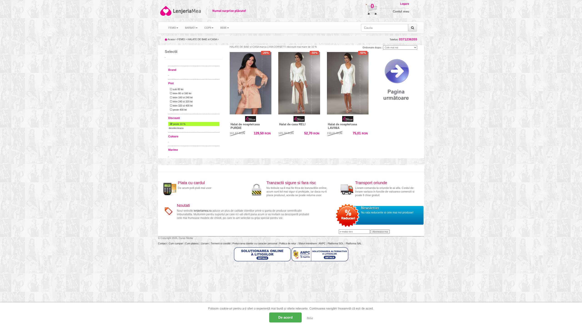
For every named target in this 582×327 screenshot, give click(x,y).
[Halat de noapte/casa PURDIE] (250, 82)
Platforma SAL (353, 243)
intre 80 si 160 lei (181, 93)
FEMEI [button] (172, 27)
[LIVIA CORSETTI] (251, 119)
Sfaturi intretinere (308, 243)
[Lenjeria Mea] (165, 11)
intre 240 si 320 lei (182, 101)
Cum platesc (192, 243)
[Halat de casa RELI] (299, 83)
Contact (162, 243)
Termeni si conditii (221, 243)
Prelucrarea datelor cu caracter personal (255, 243)
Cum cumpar (176, 243)
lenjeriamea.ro (203, 210)
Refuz (310, 318)
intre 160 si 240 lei (182, 97)
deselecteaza (176, 128)
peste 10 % (179, 124)
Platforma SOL (336, 243)
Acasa (171, 39)
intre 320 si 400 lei (182, 105)
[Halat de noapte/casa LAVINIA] (348, 83)
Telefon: (403, 39)
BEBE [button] (223, 27)
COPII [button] (207, 27)
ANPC (322, 243)
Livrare (205, 243)
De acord (285, 317)
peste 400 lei (179, 109)
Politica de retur (288, 243)
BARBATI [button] (190, 27)
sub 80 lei (177, 89)
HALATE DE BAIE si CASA (202, 39)
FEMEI (181, 39)
